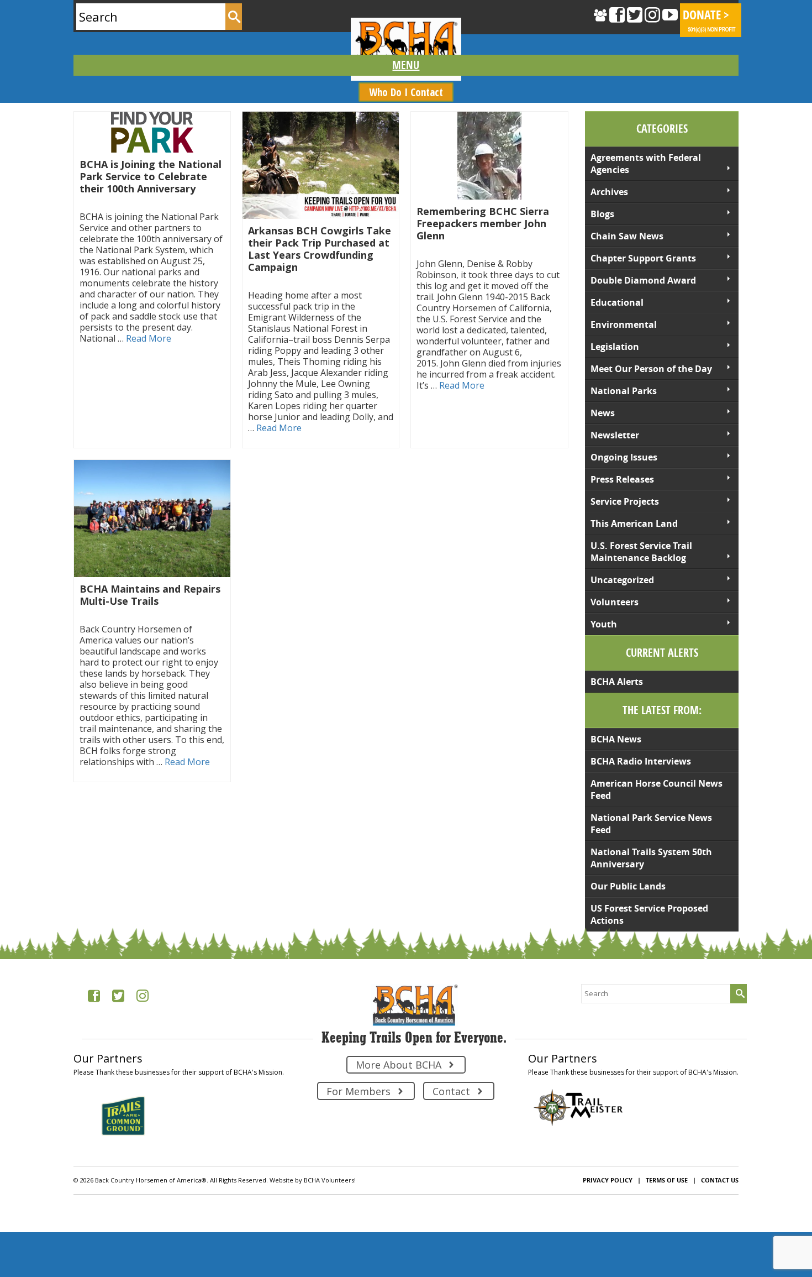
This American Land (634, 523)
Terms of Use (667, 1180)
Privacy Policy (607, 1180)
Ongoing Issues (623, 457)
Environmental (623, 324)
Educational (617, 302)
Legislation (614, 347)
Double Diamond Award (643, 280)
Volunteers (614, 602)
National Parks (623, 391)
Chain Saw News (626, 236)
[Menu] (406, 65)
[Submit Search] (233, 16)
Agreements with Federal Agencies (645, 163)
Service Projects (624, 501)
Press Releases (622, 479)
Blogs (602, 214)
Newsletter (614, 435)
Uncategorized (622, 580)
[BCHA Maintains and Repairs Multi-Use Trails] (152, 518)
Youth (603, 624)
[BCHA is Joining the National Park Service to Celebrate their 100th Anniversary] (152, 132)
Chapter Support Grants (643, 258)
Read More (148, 338)
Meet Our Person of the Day (651, 369)
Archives (609, 192)
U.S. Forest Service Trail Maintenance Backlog (641, 552)
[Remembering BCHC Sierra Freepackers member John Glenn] (489, 156)
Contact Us (720, 1180)
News (602, 413)
